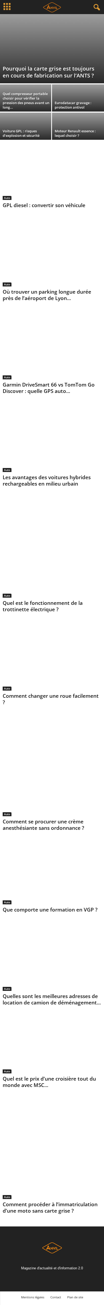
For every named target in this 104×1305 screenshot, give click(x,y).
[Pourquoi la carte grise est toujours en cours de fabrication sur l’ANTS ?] (52, 48)
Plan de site (75, 1297)
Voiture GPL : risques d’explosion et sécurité (21, 133)
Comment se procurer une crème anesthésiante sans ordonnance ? (43, 824)
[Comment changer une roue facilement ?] (52, 658)
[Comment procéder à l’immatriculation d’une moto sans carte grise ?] (52, 1150)
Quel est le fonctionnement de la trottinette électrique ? (43, 606)
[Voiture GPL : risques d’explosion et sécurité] (26, 127)
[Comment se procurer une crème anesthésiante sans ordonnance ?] (52, 767)
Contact (55, 1297)
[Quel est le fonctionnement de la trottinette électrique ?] (52, 548)
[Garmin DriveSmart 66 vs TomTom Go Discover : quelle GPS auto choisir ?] (52, 346)
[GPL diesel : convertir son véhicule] (52, 172)
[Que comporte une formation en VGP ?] (52, 873)
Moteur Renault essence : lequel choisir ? (75, 133)
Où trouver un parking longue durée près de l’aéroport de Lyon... (47, 295)
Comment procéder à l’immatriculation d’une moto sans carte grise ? (50, 1207)
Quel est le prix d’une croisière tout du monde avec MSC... (49, 1082)
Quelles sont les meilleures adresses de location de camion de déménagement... (52, 999)
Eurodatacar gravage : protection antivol (73, 105)
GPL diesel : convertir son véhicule (44, 205)
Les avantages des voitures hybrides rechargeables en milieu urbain (47, 480)
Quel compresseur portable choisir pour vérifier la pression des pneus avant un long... (26, 100)
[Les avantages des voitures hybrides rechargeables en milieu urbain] (52, 439)
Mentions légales (32, 1297)
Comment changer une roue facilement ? (51, 699)
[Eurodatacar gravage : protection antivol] (78, 98)
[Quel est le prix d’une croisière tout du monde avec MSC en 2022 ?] (52, 1045)
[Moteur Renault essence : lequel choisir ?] (78, 127)
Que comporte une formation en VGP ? (50, 909)
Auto (7, 198)
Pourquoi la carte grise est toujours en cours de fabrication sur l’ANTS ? (48, 72)
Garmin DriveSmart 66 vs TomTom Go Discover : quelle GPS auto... (49, 388)
